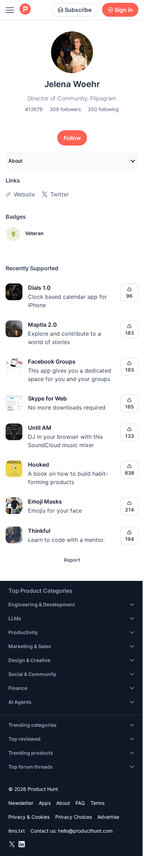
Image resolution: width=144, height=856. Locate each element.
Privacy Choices (73, 817)
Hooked (38, 464)
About (15, 161)
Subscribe (78, 9)
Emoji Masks (45, 501)
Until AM (39, 427)
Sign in (124, 9)
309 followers (65, 109)
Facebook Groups (51, 361)
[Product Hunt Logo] (25, 9)
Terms (98, 803)
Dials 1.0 (39, 287)
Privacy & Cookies (29, 817)
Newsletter (20, 803)
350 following (103, 109)
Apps (45, 803)
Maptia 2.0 (42, 324)
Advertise (108, 817)
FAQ (80, 803)
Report (72, 560)
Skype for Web (47, 398)
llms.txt (16, 831)
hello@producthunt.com (85, 831)
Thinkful (39, 530)
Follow (72, 137)
